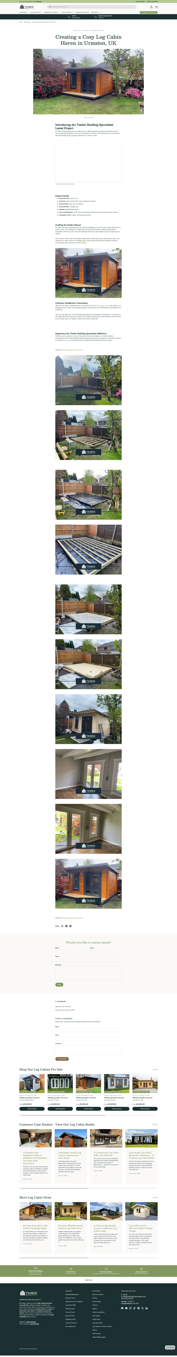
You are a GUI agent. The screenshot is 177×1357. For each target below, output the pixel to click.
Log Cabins (22, 12)
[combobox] (92, 7)
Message (58, 965)
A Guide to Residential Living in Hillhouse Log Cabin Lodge (105, 1228)
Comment (58, 1043)
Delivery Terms (70, 1298)
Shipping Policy (70, 1319)
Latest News (96, 1319)
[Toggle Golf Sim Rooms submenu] (73, 12)
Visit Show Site (140, 1)
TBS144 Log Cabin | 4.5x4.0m (114, 1098)
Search (94, 1330)
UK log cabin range (102, 305)
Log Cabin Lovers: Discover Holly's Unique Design (141, 1228)
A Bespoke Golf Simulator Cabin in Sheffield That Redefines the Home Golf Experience (35, 1158)
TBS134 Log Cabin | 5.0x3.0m (142, 1098)
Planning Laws (70, 1309)
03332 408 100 (128, 1298)
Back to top (88, 1280)
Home (20, 22)
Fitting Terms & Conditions (74, 1301)
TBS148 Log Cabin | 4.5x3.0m (58, 1098)
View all (155, 1069)
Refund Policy (70, 1316)
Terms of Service (71, 1323)
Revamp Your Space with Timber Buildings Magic (35, 1227)
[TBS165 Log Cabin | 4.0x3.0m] (88, 1083)
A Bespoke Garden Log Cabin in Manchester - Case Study (69, 1155)
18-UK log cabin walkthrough (64, 184)
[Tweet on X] (62, 926)
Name (57, 948)
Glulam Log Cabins (98, 1312)
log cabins (67, 340)
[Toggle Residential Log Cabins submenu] (59, 12)
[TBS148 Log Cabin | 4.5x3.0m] (60, 1083)
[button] (157, 7)
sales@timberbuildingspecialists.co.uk (134, 1296)
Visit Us (125, 1294)
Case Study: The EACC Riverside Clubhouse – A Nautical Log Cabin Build (141, 1155)
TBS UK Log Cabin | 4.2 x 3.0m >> (72, 350)
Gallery (94, 1309)
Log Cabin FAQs (70, 1305)
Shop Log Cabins (152, 1)
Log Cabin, (85, 30)
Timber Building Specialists (30, 1348)
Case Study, (77, 30)
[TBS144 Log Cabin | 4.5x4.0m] (116, 1083)
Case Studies (27, 22)
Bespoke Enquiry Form (82, 12)
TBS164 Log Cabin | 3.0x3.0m (29, 1098)
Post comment (62, 1059)
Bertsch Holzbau (97, 1294)
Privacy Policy (70, 1312)
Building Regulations (72, 1294)
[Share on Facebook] (66, 926)
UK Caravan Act (70, 1326)
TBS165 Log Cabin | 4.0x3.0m (86, 1098)
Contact (95, 1298)
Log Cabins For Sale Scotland (102, 1326)
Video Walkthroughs (99, 1337)
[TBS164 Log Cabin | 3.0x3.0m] (32, 1083)
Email (91, 948)
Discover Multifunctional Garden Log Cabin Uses (70, 1227)
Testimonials (96, 1333)
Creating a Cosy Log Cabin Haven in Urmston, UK (44, 22)
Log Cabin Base (97, 1323)
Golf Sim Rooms (66, 12)
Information (94, 12)
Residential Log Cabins (51, 12)
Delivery (95, 1305)
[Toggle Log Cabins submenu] (27, 12)
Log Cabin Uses (35, 12)
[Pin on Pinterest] (70, 926)
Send (59, 984)
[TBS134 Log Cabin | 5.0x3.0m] (145, 1083)
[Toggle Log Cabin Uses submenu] (41, 12)
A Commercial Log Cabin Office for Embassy (106, 1154)
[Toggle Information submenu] (99, 12)
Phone (57, 956)
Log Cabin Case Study (96, 30)
